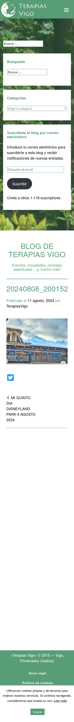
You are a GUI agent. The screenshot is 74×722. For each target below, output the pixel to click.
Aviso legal (37, 673)
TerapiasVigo (17, 306)
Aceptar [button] (37, 712)
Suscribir (19, 183)
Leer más (60, 700)
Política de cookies (37, 683)
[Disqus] (37, 485)
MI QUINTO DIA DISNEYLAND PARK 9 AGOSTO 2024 (21, 408)
